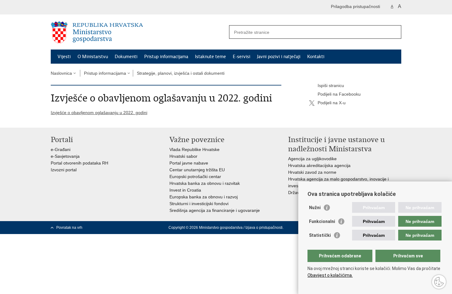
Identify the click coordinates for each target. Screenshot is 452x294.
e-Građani (60, 149)
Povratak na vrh (69, 227)
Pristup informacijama (166, 56)
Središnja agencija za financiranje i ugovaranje (214, 210)
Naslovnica (61, 73)
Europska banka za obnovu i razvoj (203, 196)
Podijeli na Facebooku (339, 94)
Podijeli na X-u (332, 102)
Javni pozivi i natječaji (278, 56)
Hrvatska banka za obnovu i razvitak (204, 183)
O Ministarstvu (92, 56)
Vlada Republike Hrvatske (194, 149)
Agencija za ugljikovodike (312, 158)
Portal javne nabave (188, 163)
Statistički (320, 235)
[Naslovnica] (138, 32)
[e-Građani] (77, 7)
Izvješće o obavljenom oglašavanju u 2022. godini (99, 112)
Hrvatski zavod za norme (312, 172)
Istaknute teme (210, 56)
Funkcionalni (322, 221)
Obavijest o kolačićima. (330, 275)
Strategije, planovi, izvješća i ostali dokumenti (180, 73)
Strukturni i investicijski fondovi (198, 203)
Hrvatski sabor (183, 156)
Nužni (315, 207)
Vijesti (64, 56)
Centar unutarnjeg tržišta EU (197, 169)
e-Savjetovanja (65, 156)
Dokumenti (126, 56)
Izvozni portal (64, 169)
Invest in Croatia (185, 190)
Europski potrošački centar (195, 176)
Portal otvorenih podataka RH (79, 163)
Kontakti (315, 56)
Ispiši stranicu (331, 85)
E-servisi (241, 56)
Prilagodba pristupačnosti (355, 6)
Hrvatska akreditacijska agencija (319, 165)
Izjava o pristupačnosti (264, 227)
